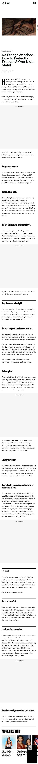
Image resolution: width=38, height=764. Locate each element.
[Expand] (28, 746)
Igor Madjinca (37, 27)
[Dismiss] (35, 746)
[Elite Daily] (6, 3)
